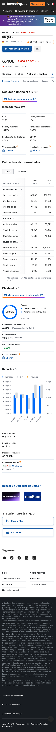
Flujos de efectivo (11, 242)
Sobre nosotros (37, 573)
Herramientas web (11, 590)
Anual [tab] (7, 171)
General (6, 74)
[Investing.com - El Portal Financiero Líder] (17, 4)
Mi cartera (7, 584)
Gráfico (19, 74)
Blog (4, 573)
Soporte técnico (38, 584)
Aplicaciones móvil (11, 578)
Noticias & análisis (37, 74)
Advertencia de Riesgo (12, 714)
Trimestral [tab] (21, 171)
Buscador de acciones (26, 11)
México (44, 11)
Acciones (7, 11)
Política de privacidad (11, 705)
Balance (45, 81)
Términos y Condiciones (12, 695)
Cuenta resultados (30, 81)
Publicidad (35, 578)
